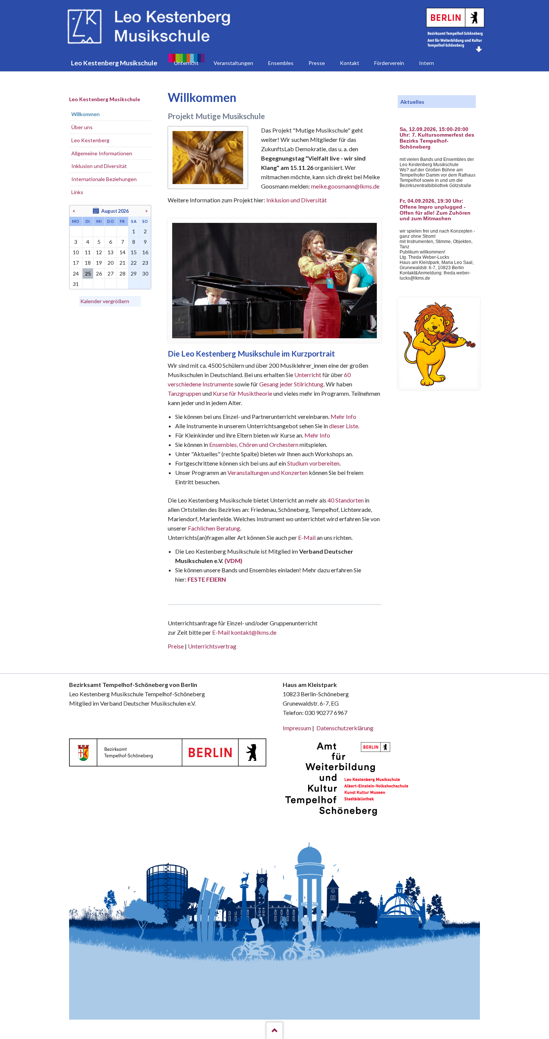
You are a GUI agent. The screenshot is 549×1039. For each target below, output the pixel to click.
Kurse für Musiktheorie (242, 393)
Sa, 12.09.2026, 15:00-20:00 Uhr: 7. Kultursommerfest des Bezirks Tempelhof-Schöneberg (437, 138)
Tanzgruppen (185, 393)
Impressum (297, 727)
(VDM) (233, 560)
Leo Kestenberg (90, 140)
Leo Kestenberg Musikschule (104, 99)
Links (77, 192)
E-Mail (307, 537)
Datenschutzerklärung (344, 727)
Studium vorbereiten (313, 463)
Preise (176, 646)
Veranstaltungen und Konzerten (267, 472)
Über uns (82, 127)
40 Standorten (346, 500)
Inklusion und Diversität (296, 199)
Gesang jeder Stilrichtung (291, 384)
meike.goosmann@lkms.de (345, 186)
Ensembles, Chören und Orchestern (253, 444)
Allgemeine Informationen (101, 153)
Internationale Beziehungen (104, 179)
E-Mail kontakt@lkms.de (243, 632)
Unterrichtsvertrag (212, 646)
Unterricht (307, 374)
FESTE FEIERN (206, 579)
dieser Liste (343, 425)
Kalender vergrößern (104, 301)
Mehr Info (343, 416)
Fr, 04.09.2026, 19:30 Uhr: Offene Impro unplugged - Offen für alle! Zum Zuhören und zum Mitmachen (435, 209)
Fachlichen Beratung (213, 528)
